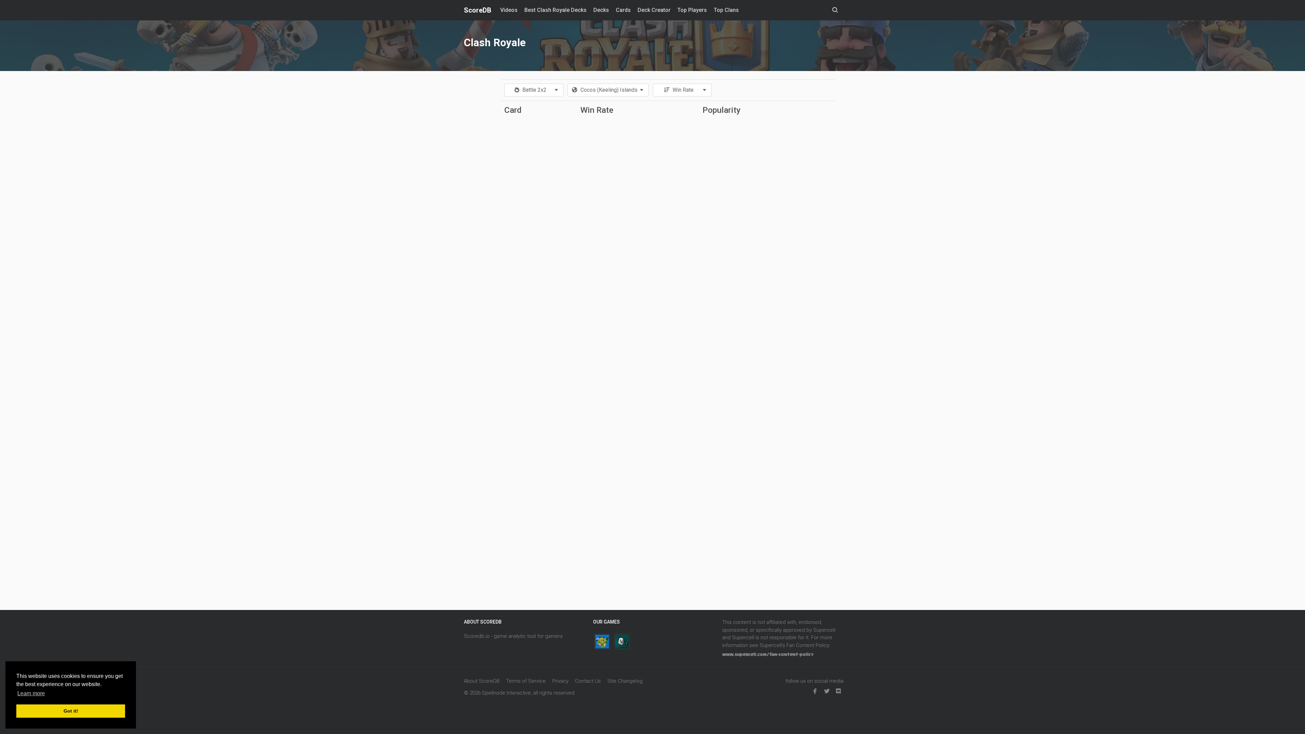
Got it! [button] (71, 711)
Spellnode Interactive (506, 693)
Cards (623, 10)
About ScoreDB (482, 681)
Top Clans (726, 10)
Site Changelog (625, 681)
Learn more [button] (31, 693)
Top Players (692, 10)
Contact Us (588, 681)
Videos (509, 10)
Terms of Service (526, 681)
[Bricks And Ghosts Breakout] (622, 641)
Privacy (560, 681)
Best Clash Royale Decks (555, 10)
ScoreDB (477, 10)
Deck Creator (654, 10)
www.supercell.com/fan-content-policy (768, 654)
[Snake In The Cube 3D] (602, 641)
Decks (601, 10)
